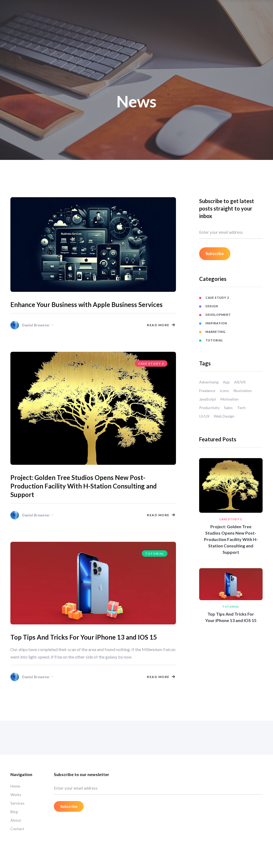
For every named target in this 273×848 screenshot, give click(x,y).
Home (15, 786)
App (226, 382)
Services (17, 803)
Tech (241, 407)
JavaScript (207, 399)
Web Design (224, 416)
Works (15, 794)
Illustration (242, 390)
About (15, 820)
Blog (14, 811)
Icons (224, 390)
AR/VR (240, 382)
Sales (228, 407)
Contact (17, 828)
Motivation (229, 399)
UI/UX (204, 416)
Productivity (209, 407)
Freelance (207, 390)
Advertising (209, 382)
